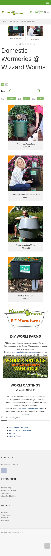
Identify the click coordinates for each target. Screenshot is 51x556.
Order (20, 99)
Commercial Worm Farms (19, 427)
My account (5, 512)
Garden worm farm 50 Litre (26, 245)
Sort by (3, 99)
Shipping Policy (6, 493)
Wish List (4, 518)
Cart (36, 12)
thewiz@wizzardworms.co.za (26, 352)
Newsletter (5, 520)
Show (34, 99)
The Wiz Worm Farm (26, 296)
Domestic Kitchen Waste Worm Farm (26, 195)
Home (4, 21)
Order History (6, 515)
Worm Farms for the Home (20, 430)
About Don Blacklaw (8, 496)
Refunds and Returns (8, 490)
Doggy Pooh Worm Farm (25, 144)
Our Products (13, 21)
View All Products (16, 436)
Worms (12, 433)
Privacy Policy (6, 488)
